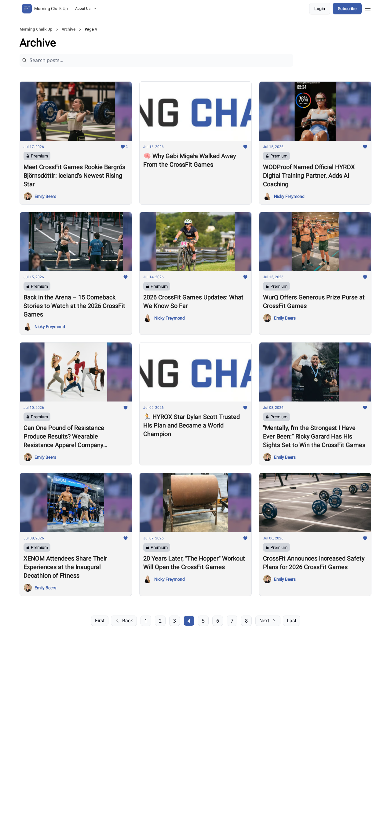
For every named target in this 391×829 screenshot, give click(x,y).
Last (291, 621)
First (99, 621)
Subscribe (347, 8)
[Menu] (367, 7)
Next (264, 621)
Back (127, 621)
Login (319, 8)
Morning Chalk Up (36, 29)
